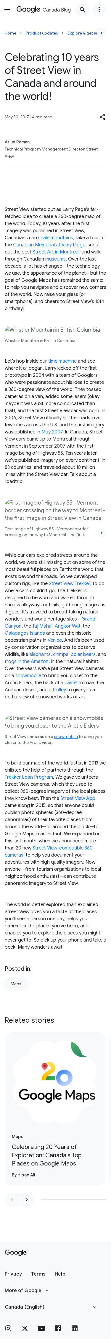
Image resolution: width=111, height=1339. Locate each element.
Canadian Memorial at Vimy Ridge (49, 245)
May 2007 (51, 432)
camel (71, 683)
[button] (103, 117)
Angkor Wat (68, 626)
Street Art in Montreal (56, 252)
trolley (59, 690)
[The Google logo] (16, 1252)
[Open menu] (7, 9)
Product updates (42, 33)
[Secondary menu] (99, 9)
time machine (62, 361)
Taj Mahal (42, 626)
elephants (40, 654)
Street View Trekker (69, 584)
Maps (16, 983)
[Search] (82, 9)
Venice (55, 640)
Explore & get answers (88, 33)
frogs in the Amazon (27, 661)
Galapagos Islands (25, 633)
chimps (60, 654)
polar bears (83, 654)
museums (55, 259)
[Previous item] (12, 1200)
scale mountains (55, 238)
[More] (101, 533)
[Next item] (27, 1200)
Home (10, 33)
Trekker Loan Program (29, 777)
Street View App (77, 798)
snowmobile (28, 676)
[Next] (101, 33)
